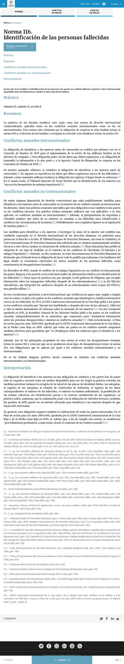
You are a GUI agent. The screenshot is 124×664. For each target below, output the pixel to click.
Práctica (8, 55)
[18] (17, 334)
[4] (119, 173)
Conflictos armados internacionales (25, 67)
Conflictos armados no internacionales (27, 73)
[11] (28, 253)
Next (117, 660)
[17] (86, 320)
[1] (30, 156)
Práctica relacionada (17, 47)
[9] (26, 226)
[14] (98, 281)
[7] (67, 215)
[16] (96, 309)
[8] (54, 222)
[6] (62, 184)
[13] (21, 277)
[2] (40, 164)
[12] (54, 264)
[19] (106, 422)
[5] (118, 177)
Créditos (96, 4)
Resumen (9, 61)
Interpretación (12, 78)
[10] (82, 246)
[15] (28, 288)
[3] (18, 173)
